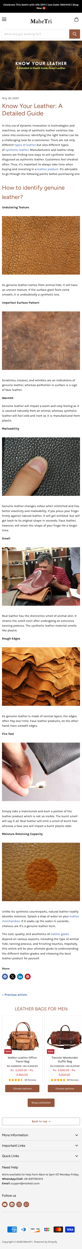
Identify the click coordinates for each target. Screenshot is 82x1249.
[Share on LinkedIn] (20, 977)
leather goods (60, 934)
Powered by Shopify (45, 1241)
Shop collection (41, 1102)
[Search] (74, 34)
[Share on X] (13, 977)
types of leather (25, 145)
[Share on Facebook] (5, 977)
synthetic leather (17, 150)
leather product (47, 169)
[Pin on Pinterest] (28, 977)
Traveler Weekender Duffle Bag (65, 1059)
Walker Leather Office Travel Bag (22, 1059)
